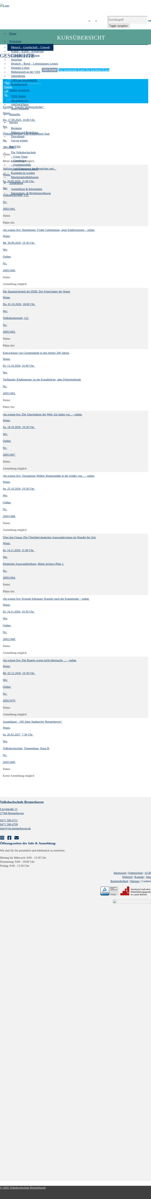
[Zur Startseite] (4, 5)
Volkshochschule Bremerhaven (22, 802)
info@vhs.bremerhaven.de (15, 828)
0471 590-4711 (9, 820)
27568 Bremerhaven (12, 813)
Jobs (148, 877)
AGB (148, 872)
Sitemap (134, 881)
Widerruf (127, 877)
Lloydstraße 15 (8, 809)
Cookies (146, 881)
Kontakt (139, 877)
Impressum (120, 872)
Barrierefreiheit (119, 881)
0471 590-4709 (9, 824)
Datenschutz (135, 872)
